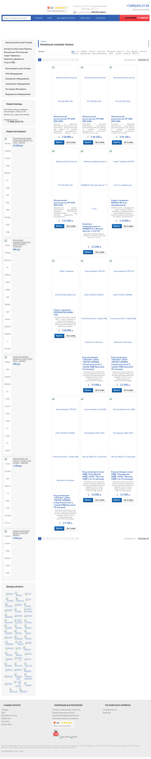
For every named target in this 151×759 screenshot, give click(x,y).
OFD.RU (92, 51)
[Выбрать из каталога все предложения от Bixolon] (19, 594)
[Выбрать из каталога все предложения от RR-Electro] (19, 643)
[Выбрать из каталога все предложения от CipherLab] (19, 599)
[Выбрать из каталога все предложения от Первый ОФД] (18, 676)
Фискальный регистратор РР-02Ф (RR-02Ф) (121, 118)
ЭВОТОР (135, 53)
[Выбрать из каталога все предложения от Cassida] (9, 599)
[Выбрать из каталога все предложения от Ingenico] (28, 621)
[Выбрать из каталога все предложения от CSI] (28, 599)
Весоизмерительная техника (18, 69)
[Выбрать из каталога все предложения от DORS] (8, 610)
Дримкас (135, 51)
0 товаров (142, 18)
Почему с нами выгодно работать (66, 710)
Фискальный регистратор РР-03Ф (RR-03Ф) (93, 118)
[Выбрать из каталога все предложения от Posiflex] (28, 637)
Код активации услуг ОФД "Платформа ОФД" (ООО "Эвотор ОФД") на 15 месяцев (122, 475)
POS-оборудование (14, 74)
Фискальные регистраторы (16, 52)
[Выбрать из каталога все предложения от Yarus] (28, 653)
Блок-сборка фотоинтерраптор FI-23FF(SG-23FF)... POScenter (22, 243)
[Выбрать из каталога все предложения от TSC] (18, 648)
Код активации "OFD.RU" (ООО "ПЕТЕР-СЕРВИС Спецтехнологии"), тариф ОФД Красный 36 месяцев (65, 501)
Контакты (100, 18)
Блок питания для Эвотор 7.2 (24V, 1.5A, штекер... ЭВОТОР (22, 461)
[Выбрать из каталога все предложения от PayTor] (8, 637)
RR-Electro (111, 51)
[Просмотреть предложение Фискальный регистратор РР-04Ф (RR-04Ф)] (65, 89)
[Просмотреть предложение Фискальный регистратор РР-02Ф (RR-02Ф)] (123, 89)
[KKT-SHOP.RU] (23, 7)
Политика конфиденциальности (65, 716)
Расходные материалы (15, 89)
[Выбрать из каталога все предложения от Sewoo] (9, 648)
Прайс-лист (85, 18)
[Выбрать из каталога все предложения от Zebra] (9, 659)
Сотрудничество (110, 710)
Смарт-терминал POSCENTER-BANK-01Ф (64, 312)
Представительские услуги (63, 713)
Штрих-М (126, 53)
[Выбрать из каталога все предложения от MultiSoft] (8, 632)
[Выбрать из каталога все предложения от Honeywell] (8, 621)
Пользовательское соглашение (65, 718)
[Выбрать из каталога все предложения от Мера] (9, 669)
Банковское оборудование (17, 79)
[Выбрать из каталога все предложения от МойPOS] (27, 670)
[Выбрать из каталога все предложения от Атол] (28, 659)
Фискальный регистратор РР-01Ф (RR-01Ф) (64, 202)
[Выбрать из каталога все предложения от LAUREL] (8, 626)
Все (73, 51)
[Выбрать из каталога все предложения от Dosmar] (18, 610)
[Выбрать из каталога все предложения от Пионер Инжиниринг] (28, 676)
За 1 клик (71, 142)
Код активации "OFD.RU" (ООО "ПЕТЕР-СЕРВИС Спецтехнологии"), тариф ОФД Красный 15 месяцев (122, 363)
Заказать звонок (141, 9)
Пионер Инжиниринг (99, 53)
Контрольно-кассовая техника (18, 43)
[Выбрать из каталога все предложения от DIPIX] (18, 604)
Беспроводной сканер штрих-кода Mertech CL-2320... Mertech (23, 140)
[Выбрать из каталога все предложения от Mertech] (28, 626)
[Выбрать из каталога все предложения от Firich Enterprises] (28, 610)
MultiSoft (84, 51)
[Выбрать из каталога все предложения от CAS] (27, 594)
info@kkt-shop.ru (98, 12)
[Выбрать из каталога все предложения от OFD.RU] (18, 632)
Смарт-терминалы (12, 56)
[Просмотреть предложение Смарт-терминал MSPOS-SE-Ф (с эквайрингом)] (123, 173)
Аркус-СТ (120, 51)
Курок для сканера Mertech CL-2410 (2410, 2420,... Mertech (23, 359)
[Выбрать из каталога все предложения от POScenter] (18, 637)
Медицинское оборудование (18, 94)
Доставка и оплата (66, 18)
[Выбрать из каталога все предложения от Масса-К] (28, 664)
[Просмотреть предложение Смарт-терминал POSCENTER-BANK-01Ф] (65, 283)
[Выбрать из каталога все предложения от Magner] (18, 626)
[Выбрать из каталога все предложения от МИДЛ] (18, 669)
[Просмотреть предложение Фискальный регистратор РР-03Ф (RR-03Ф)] (94, 89)
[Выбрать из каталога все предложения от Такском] (28, 684)
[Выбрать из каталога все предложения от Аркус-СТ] (18, 659)
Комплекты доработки (14, 59)
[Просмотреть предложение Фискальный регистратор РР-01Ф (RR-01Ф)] (65, 173)
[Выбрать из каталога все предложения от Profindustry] (9, 643)
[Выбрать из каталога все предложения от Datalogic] (9, 605)
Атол (128, 51)
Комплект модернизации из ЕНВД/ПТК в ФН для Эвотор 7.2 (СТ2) (92, 227)
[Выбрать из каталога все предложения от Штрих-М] (13, 690)
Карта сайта (6, 724)
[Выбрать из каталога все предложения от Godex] (28, 615)
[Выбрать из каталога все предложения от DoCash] (27, 605)
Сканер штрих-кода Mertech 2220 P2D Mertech (21, 533)
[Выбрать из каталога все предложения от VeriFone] (27, 648)
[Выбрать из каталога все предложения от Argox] (10, 594)
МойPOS (75, 53)
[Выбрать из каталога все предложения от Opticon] (28, 632)
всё (77, 60)
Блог (49, 18)
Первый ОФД (85, 53)
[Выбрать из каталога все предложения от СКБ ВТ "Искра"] (18, 684)
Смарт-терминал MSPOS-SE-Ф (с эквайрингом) (119, 202)
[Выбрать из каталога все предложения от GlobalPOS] (8, 615)
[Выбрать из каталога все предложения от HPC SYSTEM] (18, 621)
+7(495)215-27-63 (137, 6)
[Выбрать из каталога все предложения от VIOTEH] (9, 654)
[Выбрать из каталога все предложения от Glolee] (18, 615)
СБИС (111, 53)
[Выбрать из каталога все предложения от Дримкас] (8, 664)
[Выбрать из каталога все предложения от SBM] (28, 642)
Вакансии (107, 713)
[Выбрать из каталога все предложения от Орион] (8, 676)
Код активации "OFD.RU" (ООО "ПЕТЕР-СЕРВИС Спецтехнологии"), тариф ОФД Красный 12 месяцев (93, 363)
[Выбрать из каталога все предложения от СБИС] (8, 684)
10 (73, 60)
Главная (38, 18)
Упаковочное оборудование (17, 84)
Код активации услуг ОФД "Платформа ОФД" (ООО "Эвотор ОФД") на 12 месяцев (93, 475)
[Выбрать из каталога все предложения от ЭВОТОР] (23, 690)
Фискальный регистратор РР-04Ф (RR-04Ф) (64, 118)
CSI (77, 51)
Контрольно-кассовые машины (18, 49)
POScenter (101, 51)
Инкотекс (143, 51)
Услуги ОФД (9, 62)
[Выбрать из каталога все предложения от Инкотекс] (18, 664)
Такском (118, 53)
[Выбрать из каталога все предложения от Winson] (19, 654)
